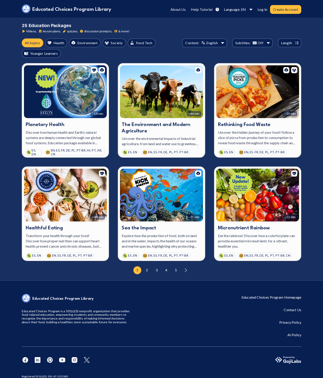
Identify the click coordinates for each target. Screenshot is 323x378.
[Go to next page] (186, 270)
